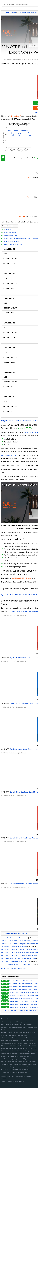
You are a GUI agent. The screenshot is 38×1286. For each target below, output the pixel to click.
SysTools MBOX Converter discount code (14, 938)
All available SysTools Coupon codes (14, 933)
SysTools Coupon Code (9, 455)
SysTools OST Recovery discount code (13, 961)
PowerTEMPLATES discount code (20, 981)
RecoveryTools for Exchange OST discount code (17, 964)
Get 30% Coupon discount (12, 230)
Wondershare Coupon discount (19, 887)
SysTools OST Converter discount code (14, 946)
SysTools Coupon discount (18, 615)
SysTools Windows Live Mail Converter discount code (18, 958)
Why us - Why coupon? (11, 241)
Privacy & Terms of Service (19, 1072)
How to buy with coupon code (13, 244)
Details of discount (10, 233)
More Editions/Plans (10, 236)
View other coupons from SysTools (14, 968)
